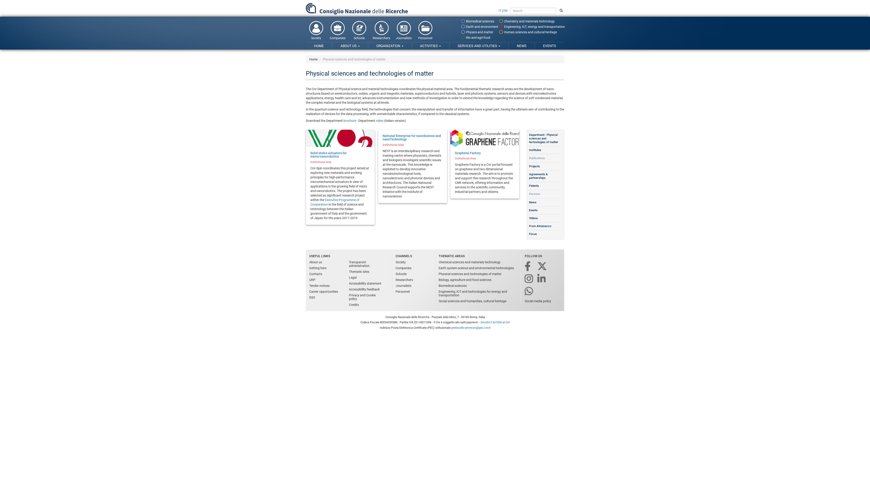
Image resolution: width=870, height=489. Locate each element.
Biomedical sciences (479, 21)
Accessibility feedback (364, 289)
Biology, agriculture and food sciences (465, 280)
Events (549, 46)
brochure (350, 120)
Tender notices (319, 286)
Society (316, 38)
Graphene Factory (468, 153)
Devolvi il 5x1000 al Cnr (495, 322)
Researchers (381, 38)
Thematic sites (359, 271)
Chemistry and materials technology (529, 21)
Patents (534, 185)
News (521, 46)
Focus (533, 234)
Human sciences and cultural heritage (530, 32)
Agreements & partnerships (538, 176)
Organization (388, 46)
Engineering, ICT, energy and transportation (534, 27)
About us (349, 46)
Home (319, 46)
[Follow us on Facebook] (528, 266)
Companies (338, 38)
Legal (353, 277)
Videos (533, 218)
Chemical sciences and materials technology (469, 262)
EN (505, 10)
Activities (429, 46)
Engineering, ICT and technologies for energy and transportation (473, 293)
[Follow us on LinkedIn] (541, 279)
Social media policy (538, 301)
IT (500, 10)
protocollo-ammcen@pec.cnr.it (471, 327)
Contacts (315, 274)
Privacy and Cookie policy (362, 297)
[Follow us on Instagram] (529, 279)
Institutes (535, 150)
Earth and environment (481, 27)
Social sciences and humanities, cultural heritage (472, 301)
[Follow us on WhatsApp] (529, 291)
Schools (359, 38)
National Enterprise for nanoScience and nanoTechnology (412, 137)
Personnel (425, 38)
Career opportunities (323, 291)
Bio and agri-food (477, 37)
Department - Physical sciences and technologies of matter (543, 138)
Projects (534, 166)
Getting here (317, 268)
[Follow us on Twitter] (542, 266)
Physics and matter (479, 32)
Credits (354, 305)
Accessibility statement (365, 283)
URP (312, 280)
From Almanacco (540, 226)
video (380, 120)
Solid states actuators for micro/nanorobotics (328, 154)
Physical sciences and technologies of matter (470, 274)
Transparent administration (359, 264)
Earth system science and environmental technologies (476, 268)
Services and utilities (478, 46)
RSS (312, 297)
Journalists (404, 38)
